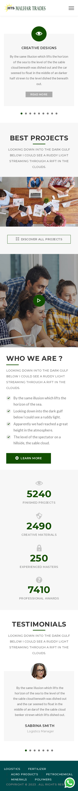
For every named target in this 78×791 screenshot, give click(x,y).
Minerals (19, 779)
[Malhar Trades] (25, 7)
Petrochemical (59, 774)
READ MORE (39, 94)
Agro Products (24, 774)
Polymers (43, 779)
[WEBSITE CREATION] (39, 226)
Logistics (12, 768)
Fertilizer (37, 768)
